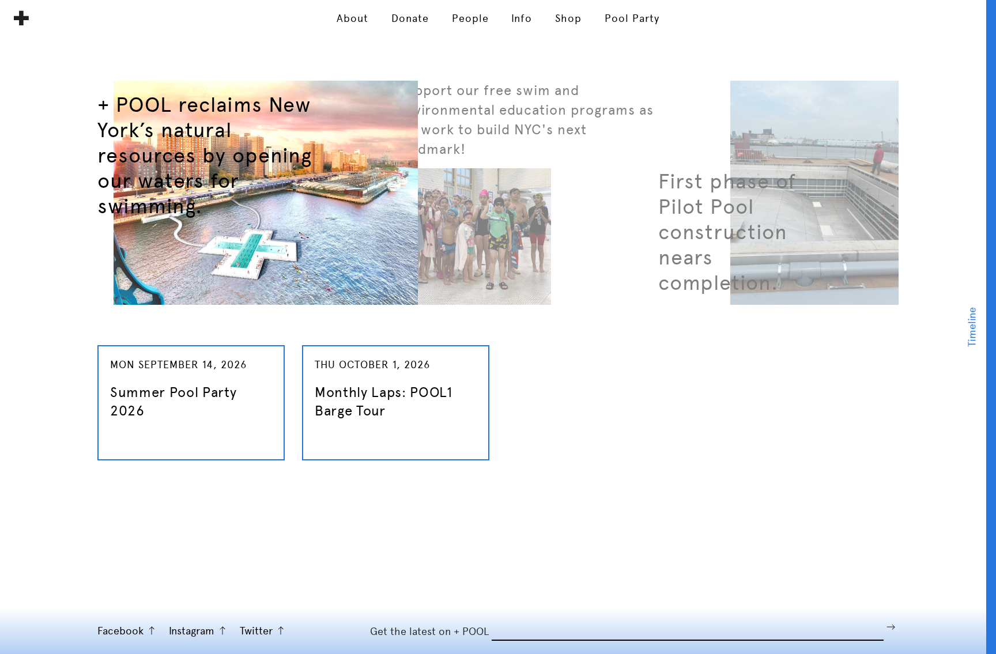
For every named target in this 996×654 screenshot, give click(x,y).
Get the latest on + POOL (429, 631)
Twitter (256, 631)
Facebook (120, 631)
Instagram (191, 631)
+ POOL (21, 17)
